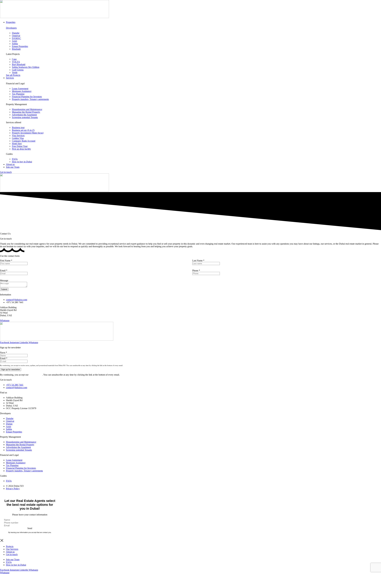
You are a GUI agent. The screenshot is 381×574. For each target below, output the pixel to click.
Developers (11, 28)
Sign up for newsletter (10, 369)
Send (29, 528)
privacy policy (35, 374)
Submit (4, 289)
